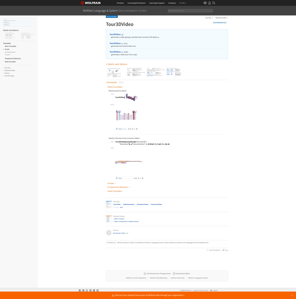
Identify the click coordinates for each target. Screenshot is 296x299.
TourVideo (117, 204)
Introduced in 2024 (120, 233)
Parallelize (155, 74)
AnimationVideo (142, 204)
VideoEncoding (168, 74)
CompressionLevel (168, 69)
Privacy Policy (203, 290)
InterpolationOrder (149, 73)
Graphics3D (113, 73)
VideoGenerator (128, 204)
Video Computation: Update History (126, 221)
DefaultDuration (148, 72)
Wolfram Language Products (198, 278)
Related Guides (221, 18)
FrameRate (168, 70)
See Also (208, 18)
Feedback (215, 250)
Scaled (128, 70)
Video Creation (119, 219)
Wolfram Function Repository (136, 278)
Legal (195, 290)
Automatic (152, 72)
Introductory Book (183, 273)
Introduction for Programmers (159, 273)
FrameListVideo (156, 204)
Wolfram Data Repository (159, 278)
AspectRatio (148, 72)
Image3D (115, 73)
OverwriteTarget (168, 72)
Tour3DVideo (5, 24)
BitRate (167, 69)
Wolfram (188, 290)
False (171, 72)
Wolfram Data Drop (178, 278)
